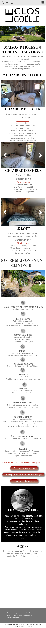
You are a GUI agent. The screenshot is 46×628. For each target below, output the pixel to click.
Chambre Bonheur (23, 170)
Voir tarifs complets (23, 243)
